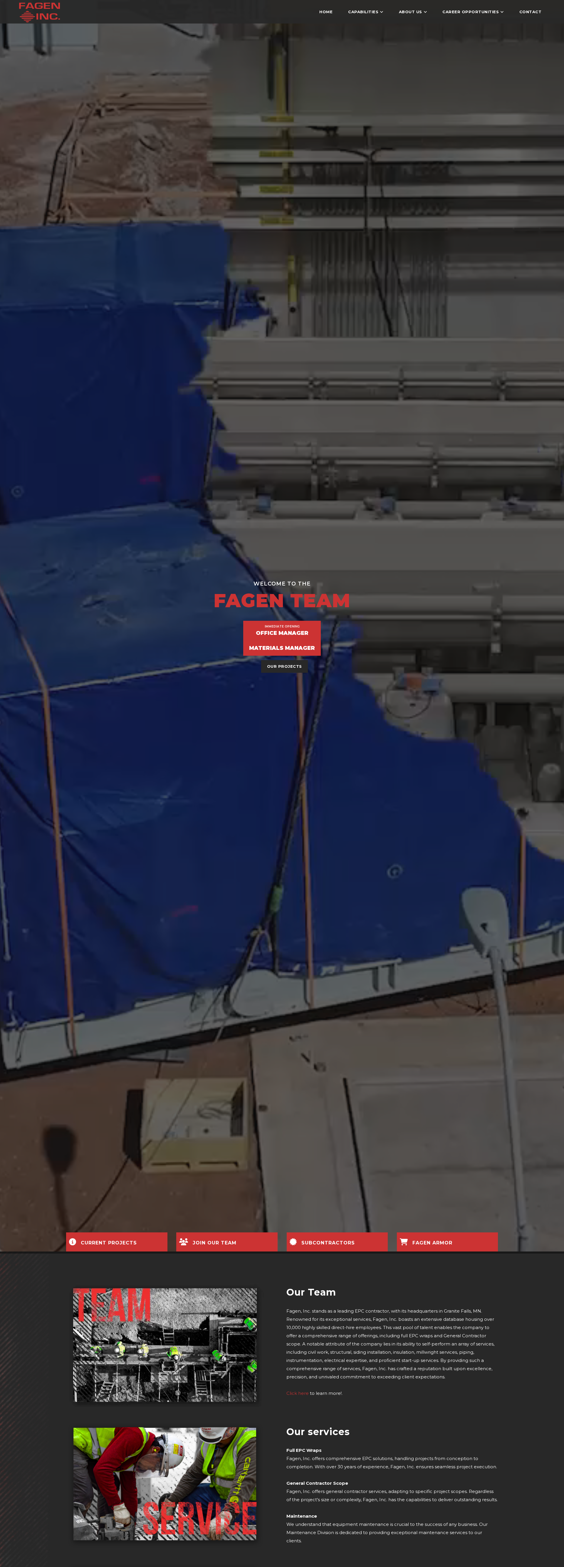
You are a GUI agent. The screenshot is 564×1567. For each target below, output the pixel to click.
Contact (530, 11)
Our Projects (284, 666)
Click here (297, 1393)
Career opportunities (470, 11)
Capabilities (363, 11)
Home (326, 11)
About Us (410, 11)
